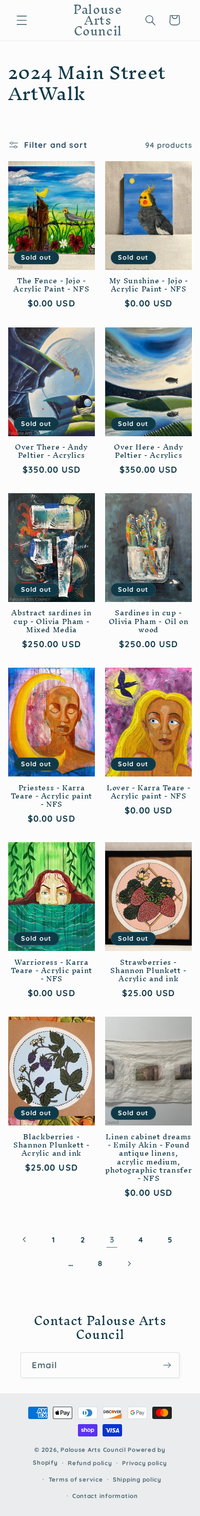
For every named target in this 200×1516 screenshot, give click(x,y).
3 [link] (112, 1239)
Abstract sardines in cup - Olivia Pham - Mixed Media (51, 621)
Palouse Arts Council (93, 1449)
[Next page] (129, 1263)
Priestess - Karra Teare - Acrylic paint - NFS (51, 796)
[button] (21, 20)
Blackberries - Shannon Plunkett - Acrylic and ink (51, 1145)
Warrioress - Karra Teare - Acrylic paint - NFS (51, 970)
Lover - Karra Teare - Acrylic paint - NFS (148, 792)
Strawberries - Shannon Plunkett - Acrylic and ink (148, 970)
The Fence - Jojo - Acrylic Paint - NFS (51, 285)
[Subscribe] (167, 1364)
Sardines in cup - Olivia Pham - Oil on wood (149, 621)
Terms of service (76, 1479)
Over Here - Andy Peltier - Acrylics (148, 451)
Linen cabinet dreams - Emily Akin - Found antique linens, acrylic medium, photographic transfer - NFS (148, 1158)
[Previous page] (24, 1240)
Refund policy (90, 1463)
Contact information (105, 1496)
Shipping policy (137, 1479)
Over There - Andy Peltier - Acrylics (51, 451)
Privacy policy (144, 1463)
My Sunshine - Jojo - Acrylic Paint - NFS (148, 285)
